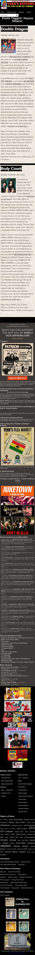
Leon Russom (6, 142)
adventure (5, 819)
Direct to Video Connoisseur (8, 874)
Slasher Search (21, 846)
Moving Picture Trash (18, 880)
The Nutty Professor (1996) (8, 682)
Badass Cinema (11, 12)
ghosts (26, 831)
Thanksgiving (13, 307)
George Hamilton (7, 137)
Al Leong (9, 131)
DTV (19, 778)
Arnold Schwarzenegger (25, 784)
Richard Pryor (4, 882)
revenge (12, 840)
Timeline (3, 796)
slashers (5, 845)
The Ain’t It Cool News (6, 885)
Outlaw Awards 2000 (6, 784)
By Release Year (5, 793)
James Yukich (6, 139)
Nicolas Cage (22, 799)
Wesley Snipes (22, 811)
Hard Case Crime (25, 862)
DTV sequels (6, 831)
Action (10, 156)
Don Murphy (24, 134)
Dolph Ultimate (22, 874)
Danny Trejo (3, 828)
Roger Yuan (11, 151)
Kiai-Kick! (3, 877)
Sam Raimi (25, 840)
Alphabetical (9, 790)
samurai (12, 843)
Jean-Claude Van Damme (25, 796)
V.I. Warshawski (5, 655)
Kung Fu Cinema (12, 877)
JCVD (13, 834)
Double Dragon (14, 29)
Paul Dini (11, 148)
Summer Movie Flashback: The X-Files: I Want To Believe (17, 662)
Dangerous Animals (18, 616)
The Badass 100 (5, 778)
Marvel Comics (21, 834)
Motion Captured (5, 880)
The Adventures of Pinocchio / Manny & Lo (21, 575)
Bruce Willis (21, 787)
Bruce (11, 822)
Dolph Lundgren (22, 793)
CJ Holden (4, 604)
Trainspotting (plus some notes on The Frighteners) (15, 658)
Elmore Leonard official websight (9, 862)
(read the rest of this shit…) (17, 126)
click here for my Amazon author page (17, 392)
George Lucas (19, 831)
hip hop (32, 831)
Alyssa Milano (19, 131)
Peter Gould (20, 148)
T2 (29, 103)
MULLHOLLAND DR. (22, 254)
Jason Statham (4, 834)
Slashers (25, 778)
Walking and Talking (6, 660)
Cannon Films (31, 822)
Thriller (19, 310)
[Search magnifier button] (17, 15)
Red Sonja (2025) (6, 657)
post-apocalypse (29, 837)
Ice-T (20, 304)
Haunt (2, 650)
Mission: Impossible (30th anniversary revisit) (14, 676)
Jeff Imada (16, 139)
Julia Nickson (27, 139)
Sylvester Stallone (23, 808)
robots (19, 840)
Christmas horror (16, 825)
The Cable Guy (5, 684)
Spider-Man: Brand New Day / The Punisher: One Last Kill (17, 638)
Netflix (6, 837)
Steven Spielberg (23, 805)
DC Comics (12, 828)
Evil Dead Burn (5, 669)
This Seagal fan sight (21, 885)
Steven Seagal (22, 802)
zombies (3, 854)
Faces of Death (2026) (7, 646)
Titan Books (21, 864)
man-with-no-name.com (25, 877)
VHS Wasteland (4, 888)
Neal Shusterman (12, 145)
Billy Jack (3, 871)
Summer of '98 (11, 849)
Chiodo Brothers (11, 134)
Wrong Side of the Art (27, 888)
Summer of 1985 (22, 849)
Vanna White (10, 153)
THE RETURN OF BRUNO (19, 56)
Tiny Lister (24, 307)
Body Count (11, 168)
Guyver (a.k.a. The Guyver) (8, 651)
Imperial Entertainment (24, 137)
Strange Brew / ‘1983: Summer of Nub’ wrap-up (14, 643)
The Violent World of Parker (8, 864)
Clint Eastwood (22, 790)
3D (1, 819)
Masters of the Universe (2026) (15, 546)
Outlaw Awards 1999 (6, 781)
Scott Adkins (21, 843)
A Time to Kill (16, 553)
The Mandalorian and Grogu (9, 670)
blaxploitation (3, 822)
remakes (4, 840)
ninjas (21, 837)
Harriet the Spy (5, 679)
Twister (3, 680)
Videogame (26, 156)
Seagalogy (31, 843)
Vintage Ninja (15, 888)
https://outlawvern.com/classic (17, 953)
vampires (22, 852)
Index (2, 790)
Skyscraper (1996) (6, 653)
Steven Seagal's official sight (18, 882)
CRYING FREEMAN (13, 84)
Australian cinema (29, 819)
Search (29, 12)
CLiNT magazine (5, 895)
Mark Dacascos (18, 142)
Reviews (21, 12)
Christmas (5, 825)
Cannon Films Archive (14, 871)
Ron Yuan (21, 151)
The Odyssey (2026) (6, 648)
